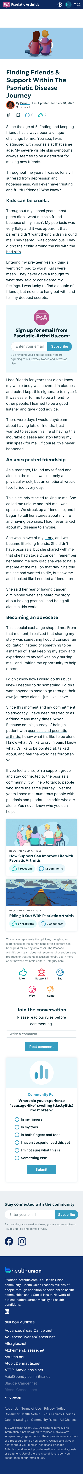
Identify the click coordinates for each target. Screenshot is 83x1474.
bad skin (13, 252)
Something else (34, 1158)
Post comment (41, 1047)
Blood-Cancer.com (21, 1390)
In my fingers (31, 1119)
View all (14, 1398)
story (49, 538)
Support (41, 974)
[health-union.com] (23, 1271)
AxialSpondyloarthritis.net (27, 1376)
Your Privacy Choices (59, 1414)
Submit (41, 1169)
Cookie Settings (16, 1420)
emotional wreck (60, 481)
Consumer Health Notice (23, 1414)
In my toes (29, 1127)
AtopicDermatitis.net (23, 1363)
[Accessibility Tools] (60, 4)
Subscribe (59, 346)
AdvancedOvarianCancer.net (30, 1337)
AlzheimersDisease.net (24, 1350)
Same (48, 991)
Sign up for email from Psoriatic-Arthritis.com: (41, 333)
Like (21, 974)
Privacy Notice (40, 359)
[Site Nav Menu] (77, 4)
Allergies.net (15, 1343)
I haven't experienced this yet (45, 1142)
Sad (57, 974)
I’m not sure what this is (40, 1150)
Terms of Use (38, 1228)
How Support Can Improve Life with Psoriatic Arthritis (41, 858)
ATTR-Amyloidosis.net (24, 1370)
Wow (30, 991)
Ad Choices (68, 1420)
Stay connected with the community (39, 1204)
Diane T (25, 103)
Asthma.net (15, 1357)
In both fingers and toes (40, 1135)
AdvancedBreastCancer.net (29, 1330)
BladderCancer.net (21, 1383)
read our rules (42, 1017)
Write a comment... (24, 1034)
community (15, 782)
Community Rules (44, 1420)
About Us (11, 1408)
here (61, 960)
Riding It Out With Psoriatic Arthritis (41, 915)
